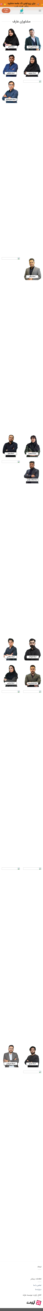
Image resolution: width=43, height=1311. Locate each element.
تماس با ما (37, 1285)
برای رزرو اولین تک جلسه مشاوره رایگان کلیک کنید (21, 5)
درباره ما (38, 1289)
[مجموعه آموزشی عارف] (21, 10)
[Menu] (40, 10)
